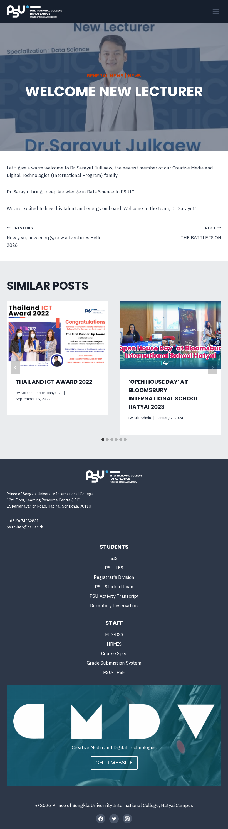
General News (105, 75)
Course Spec (114, 653)
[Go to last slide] (15, 367)
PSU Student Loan (114, 587)
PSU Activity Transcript (114, 596)
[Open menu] (215, 11)
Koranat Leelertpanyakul (41, 392)
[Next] (212, 367)
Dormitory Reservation (114, 605)
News (134, 75)
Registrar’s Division (114, 577)
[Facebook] (100, 818)
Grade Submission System (114, 663)
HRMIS (114, 644)
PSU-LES (114, 568)
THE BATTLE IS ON (200, 233)
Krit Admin (142, 417)
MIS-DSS (114, 634)
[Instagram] (127, 818)
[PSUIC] (34, 11)
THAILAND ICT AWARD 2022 (54, 382)
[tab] (102, 439)
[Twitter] (114, 818)
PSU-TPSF (114, 672)
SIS (114, 558)
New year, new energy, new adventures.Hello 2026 (54, 236)
